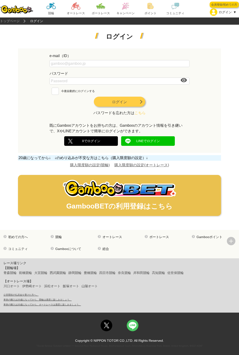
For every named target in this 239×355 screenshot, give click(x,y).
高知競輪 (158, 273)
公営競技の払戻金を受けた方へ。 (21, 295)
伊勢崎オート (32, 286)
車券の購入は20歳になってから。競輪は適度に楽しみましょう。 (38, 299)
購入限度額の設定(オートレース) (141, 165)
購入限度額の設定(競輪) (90, 165)
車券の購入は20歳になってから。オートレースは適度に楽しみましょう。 (42, 304)
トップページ (10, 21)
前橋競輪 (25, 273)
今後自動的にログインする (78, 91)
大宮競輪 (40, 273)
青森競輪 (10, 273)
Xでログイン (91, 141)
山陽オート (89, 286)
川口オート (12, 286)
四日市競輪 (107, 273)
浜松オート (52, 286)
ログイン (119, 102)
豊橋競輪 (90, 273)
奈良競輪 (124, 273)
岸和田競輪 (141, 273)
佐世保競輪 (175, 273)
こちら (140, 113)
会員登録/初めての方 (224, 4)
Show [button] (184, 80)
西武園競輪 (58, 273)
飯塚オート (71, 286)
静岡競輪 (74, 273)
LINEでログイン (148, 141)
